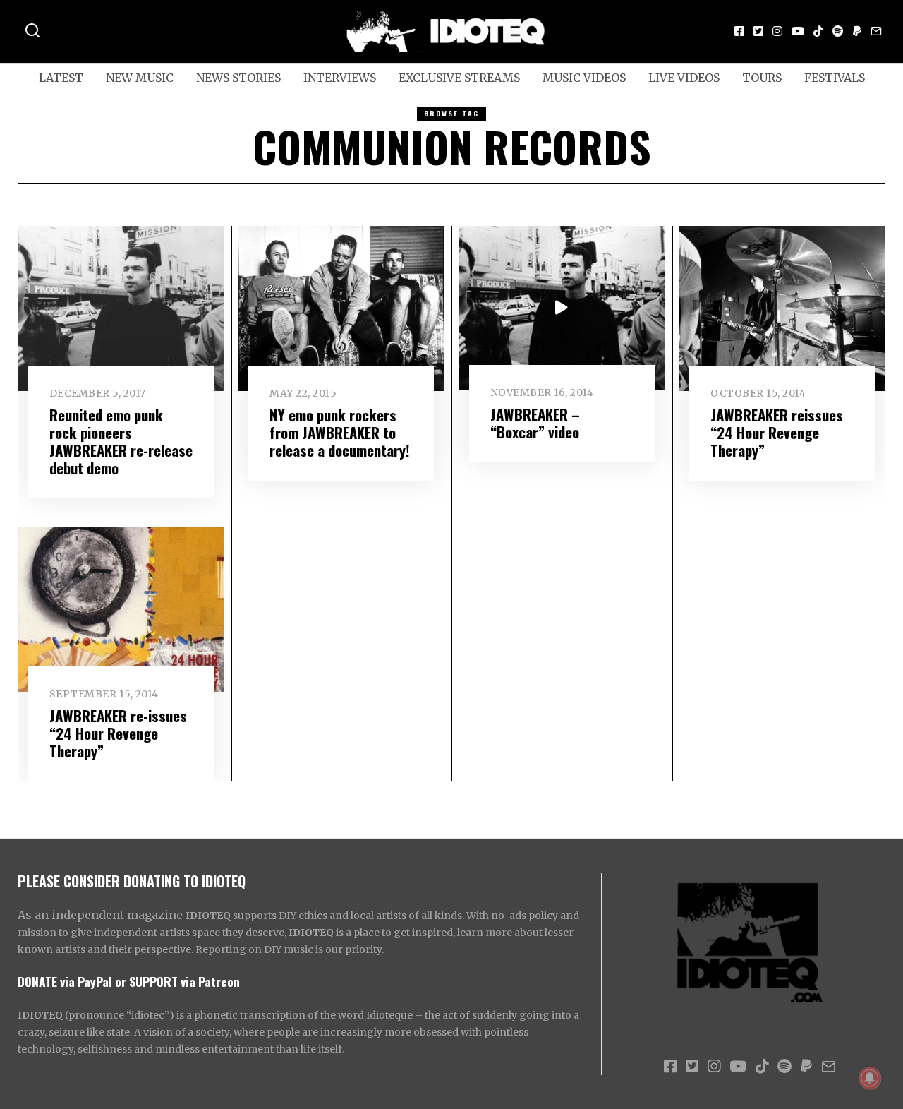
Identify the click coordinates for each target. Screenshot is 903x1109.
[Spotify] (838, 31)
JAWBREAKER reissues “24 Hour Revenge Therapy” (776, 432)
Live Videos (684, 78)
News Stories (238, 78)
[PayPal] (857, 31)
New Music (140, 78)
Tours (762, 78)
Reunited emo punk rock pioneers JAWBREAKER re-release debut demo (121, 441)
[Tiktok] (818, 31)
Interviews (339, 78)
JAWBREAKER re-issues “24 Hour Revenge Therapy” (118, 733)
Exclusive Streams (459, 78)
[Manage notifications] (870, 1078)
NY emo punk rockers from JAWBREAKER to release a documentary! (339, 432)
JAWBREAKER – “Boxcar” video (535, 423)
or (120, 981)
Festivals (834, 78)
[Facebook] (739, 31)
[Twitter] (758, 31)
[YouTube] (798, 31)
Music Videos (584, 78)
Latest (61, 78)
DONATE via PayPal (65, 981)
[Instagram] (777, 31)
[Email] (876, 31)
